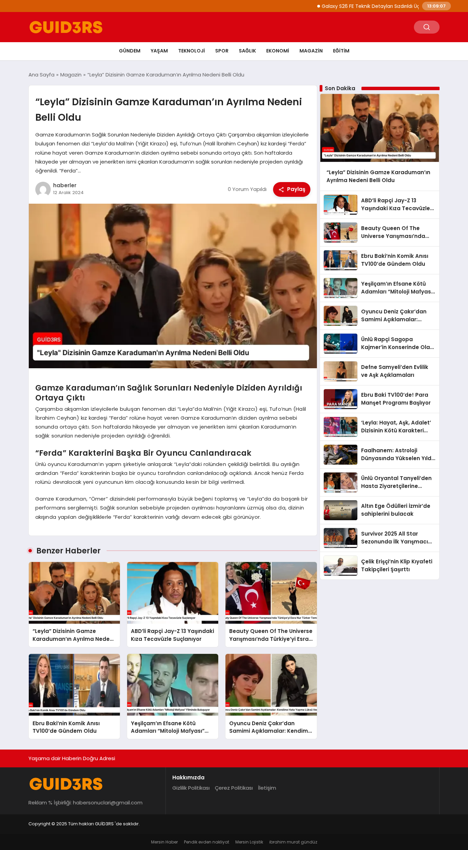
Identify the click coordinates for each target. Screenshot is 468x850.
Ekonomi (277, 50)
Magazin (311, 50)
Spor (222, 50)
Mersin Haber (164, 842)
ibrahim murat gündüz (293, 842)
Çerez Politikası (234, 787)
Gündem (129, 50)
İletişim (267, 787)
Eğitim (341, 50)
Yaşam (159, 50)
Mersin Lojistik (249, 842)
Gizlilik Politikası (191, 787)
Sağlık (247, 50)
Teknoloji (191, 50)
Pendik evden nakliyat (206, 842)
